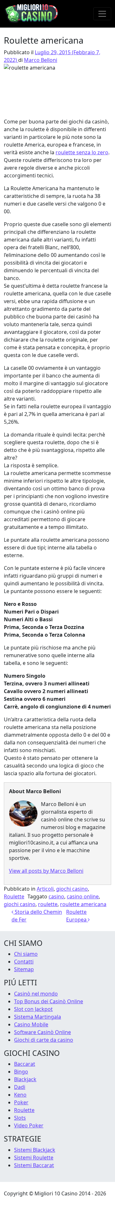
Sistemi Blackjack (34, 1149)
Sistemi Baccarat (34, 1165)
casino (56, 896)
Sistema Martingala (37, 1016)
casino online (83, 896)
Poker (21, 1102)
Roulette (14, 896)
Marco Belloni (40, 60)
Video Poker (28, 1125)
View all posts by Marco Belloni (46, 870)
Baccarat (24, 1063)
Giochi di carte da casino (43, 1039)
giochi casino (72, 888)
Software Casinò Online (42, 1032)
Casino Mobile (31, 1024)
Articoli (45, 888)
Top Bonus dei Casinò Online (48, 1001)
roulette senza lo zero (82, 152)
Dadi (19, 1086)
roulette (47, 904)
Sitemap (24, 969)
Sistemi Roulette (33, 1157)
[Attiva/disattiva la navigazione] (102, 13)
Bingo (21, 1071)
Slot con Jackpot (33, 1009)
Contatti (24, 961)
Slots (20, 1117)
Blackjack (25, 1079)
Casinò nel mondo (36, 993)
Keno (20, 1094)
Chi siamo (26, 953)
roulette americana (83, 904)
